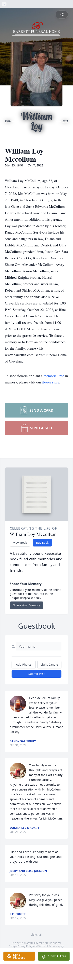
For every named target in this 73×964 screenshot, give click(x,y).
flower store (50, 382)
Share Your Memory (26, 605)
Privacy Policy (25, 946)
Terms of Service (47, 946)
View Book (20, 542)
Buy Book (42, 542)
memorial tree (54, 375)
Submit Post (36, 674)
